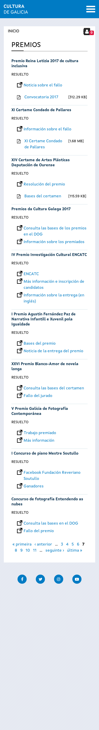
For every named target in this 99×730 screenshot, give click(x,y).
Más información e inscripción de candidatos (54, 282)
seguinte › (54, 551)
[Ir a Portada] (16, 11)
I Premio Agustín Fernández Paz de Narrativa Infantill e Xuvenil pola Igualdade (43, 319)
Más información (39, 441)
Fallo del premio (39, 531)
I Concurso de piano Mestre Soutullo (45, 454)
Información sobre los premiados (54, 242)
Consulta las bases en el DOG (51, 524)
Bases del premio (40, 344)
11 (35, 551)
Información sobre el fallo (47, 129)
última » (74, 551)
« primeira (21, 545)
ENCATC (31, 274)
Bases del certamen (42, 196)
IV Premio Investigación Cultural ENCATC (49, 255)
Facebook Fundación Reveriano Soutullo (52, 473)
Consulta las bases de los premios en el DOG (55, 228)
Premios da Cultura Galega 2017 (41, 209)
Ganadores (34, 486)
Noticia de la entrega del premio (53, 351)
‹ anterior (43, 545)
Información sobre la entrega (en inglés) (54, 295)
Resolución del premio (44, 184)
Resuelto (19, 74)
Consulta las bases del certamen (54, 388)
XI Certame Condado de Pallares (41, 110)
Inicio (13, 31)
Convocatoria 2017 (41, 97)
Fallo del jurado (38, 396)
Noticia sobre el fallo (43, 85)
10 (28, 551)
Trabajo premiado (40, 433)
